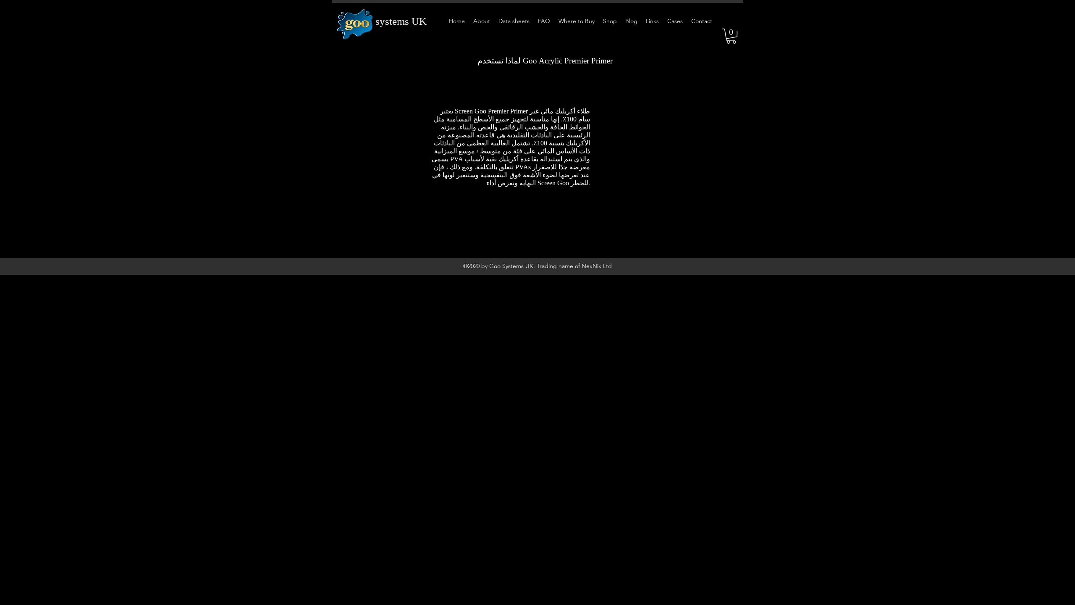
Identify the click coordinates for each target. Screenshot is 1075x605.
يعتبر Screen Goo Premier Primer (484, 111)
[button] (731, 36)
